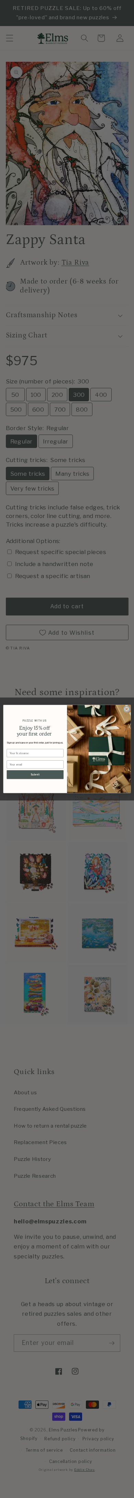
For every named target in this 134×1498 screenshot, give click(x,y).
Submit (35, 774)
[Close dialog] (127, 709)
